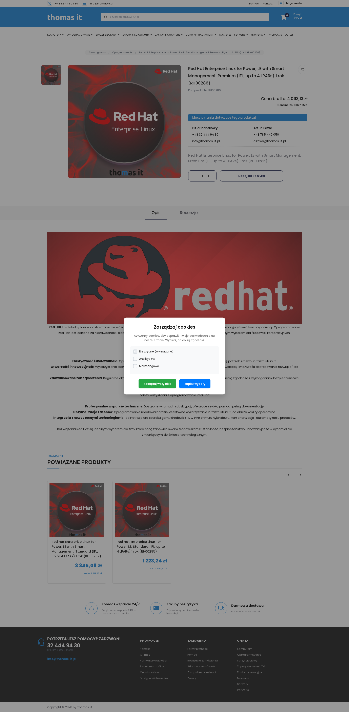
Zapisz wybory (194, 384)
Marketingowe (149, 366)
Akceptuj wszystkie (157, 384)
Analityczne (147, 359)
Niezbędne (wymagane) (156, 351)
